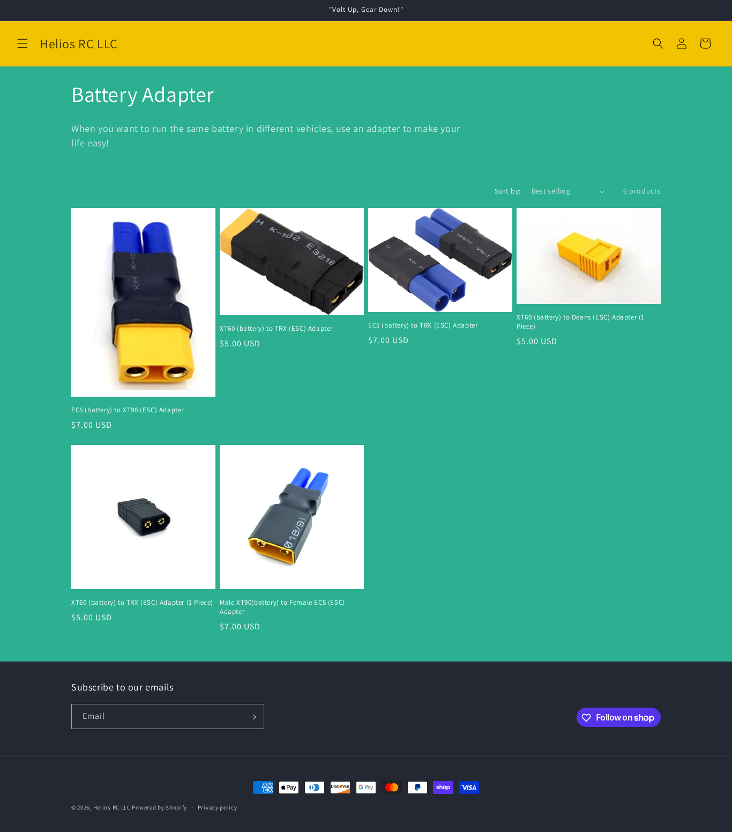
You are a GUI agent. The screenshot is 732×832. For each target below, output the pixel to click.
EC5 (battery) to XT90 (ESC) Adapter (127, 410)
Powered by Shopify (159, 807)
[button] (22, 43)
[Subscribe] (252, 717)
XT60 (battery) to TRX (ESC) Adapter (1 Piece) (142, 602)
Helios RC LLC (112, 807)
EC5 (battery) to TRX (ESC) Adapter (422, 325)
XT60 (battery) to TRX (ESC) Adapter (276, 328)
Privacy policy (217, 807)
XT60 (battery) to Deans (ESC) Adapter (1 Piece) (581, 322)
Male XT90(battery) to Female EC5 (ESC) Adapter (282, 607)
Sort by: (507, 191)
